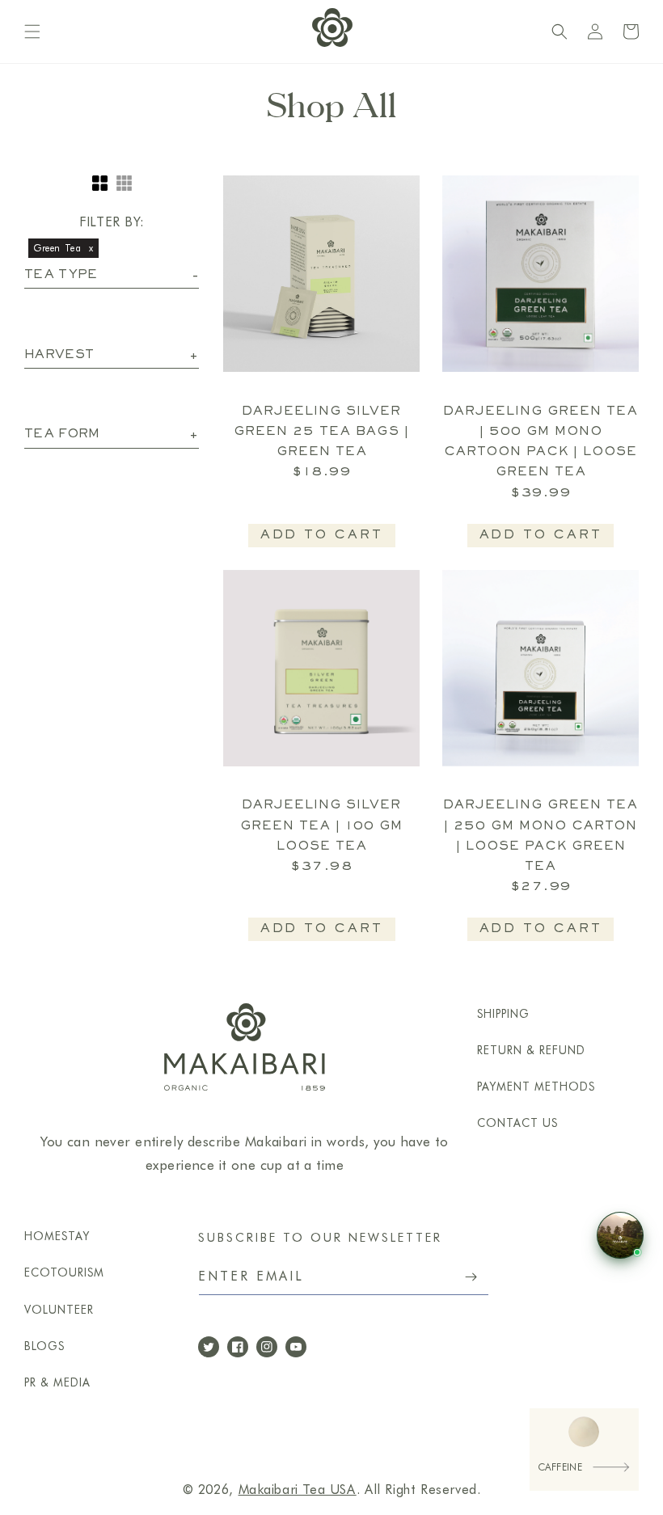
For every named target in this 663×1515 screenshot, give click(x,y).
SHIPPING (503, 1013)
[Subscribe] (470, 1277)
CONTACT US (517, 1122)
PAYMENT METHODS (536, 1086)
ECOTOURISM (64, 1272)
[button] (32, 31)
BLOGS (44, 1346)
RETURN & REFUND (531, 1050)
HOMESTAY (57, 1236)
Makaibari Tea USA (298, 1489)
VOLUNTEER (59, 1309)
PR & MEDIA (57, 1382)
